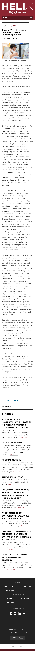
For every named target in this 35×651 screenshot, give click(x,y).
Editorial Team (25, 586)
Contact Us (16, 14)
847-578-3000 (17, 638)
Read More (23, 437)
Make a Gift (9, 602)
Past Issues (10, 590)
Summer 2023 (17, 26)
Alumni (9, 598)
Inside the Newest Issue (16, 12)
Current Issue (9, 586)
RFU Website (25, 598)
